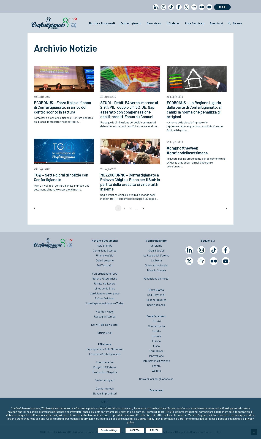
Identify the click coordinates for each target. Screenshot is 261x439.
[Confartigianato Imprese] (54, 23)
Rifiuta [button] (154, 430)
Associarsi (216, 23)
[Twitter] (189, 261)
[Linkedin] (189, 250)
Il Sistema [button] (173, 23)
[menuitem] (155, 10)
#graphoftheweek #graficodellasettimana (187, 150)
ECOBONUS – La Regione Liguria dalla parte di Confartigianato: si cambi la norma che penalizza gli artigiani (194, 109)
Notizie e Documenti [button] (102, 23)
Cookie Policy (146, 418)
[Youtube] (226, 261)
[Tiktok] (214, 250)
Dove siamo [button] (154, 23)
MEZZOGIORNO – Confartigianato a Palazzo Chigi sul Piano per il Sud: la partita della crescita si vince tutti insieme (130, 182)
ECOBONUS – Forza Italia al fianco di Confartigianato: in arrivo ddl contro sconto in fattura (62, 107)
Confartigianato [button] (131, 23)
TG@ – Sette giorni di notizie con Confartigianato (61, 177)
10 (143, 208)
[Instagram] (201, 250)
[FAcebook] (226, 250)
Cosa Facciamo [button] (194, 23)
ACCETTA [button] (135, 430)
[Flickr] (214, 261)
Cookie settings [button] (109, 430)
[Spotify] (201, 261)
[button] (235, 23)
